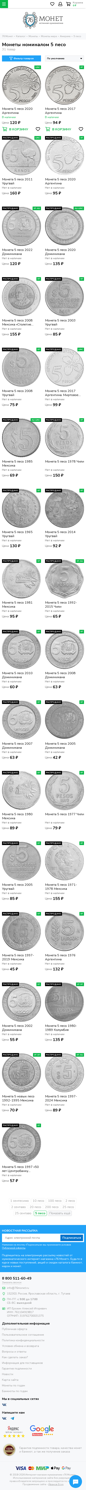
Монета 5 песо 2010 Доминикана (17, 675)
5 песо (40, 1213)
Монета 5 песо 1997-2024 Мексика (61, 1098)
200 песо (52, 1207)
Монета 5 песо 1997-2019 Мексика (18, 957)
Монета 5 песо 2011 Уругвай (17, 181)
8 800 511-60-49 (16, 1278)
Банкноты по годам (15, 1391)
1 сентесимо (19, 1201)
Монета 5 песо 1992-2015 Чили (61, 605)
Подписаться (71, 1238)
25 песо (68, 1207)
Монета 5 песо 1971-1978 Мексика (61, 887)
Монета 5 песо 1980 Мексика (17, 816)
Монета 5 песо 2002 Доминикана (17, 1028)
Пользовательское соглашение (23, 1335)
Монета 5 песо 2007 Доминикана (17, 746)
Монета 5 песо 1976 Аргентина (60, 957)
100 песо (55, 1201)
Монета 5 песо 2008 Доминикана (60, 675)
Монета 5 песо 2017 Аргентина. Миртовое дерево (61, 393)
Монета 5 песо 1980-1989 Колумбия (61, 1028)
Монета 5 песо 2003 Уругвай (60, 322)
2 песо (70, 1201)
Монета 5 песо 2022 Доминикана (17, 252)
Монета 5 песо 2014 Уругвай (60, 534)
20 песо (35, 1207)
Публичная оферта (14, 1329)
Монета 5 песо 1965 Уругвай (17, 534)
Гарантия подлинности (17, 1368)
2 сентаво (18, 1207)
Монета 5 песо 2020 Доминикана (60, 252)
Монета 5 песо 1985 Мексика (17, 464)
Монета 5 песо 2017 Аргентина (60, 111)
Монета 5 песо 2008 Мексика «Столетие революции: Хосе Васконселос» (17, 322)
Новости (7, 1374)
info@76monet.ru (18, 1288)
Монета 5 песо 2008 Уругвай (17, 393)
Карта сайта (10, 1380)
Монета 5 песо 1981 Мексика (17, 605)
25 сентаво (23, 1213)
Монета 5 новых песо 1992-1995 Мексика (18, 1098)
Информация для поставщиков (22, 1363)
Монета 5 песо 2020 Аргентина (17, 111)
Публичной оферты (13, 1248)
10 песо (38, 1201)
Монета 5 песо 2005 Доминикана (60, 746)
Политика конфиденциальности (23, 1340)
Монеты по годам (13, 1385)
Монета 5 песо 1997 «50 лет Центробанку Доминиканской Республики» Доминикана (20, 1169)
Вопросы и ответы (14, 1352)
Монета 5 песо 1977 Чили (64, 814)
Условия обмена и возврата (20, 1346)
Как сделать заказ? (15, 1357)
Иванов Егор (56, 1484)
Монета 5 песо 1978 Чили (64, 462)
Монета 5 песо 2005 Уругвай (17, 887)
